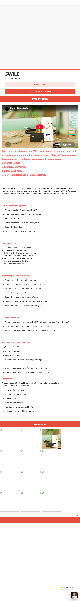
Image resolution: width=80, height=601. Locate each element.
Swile (35, 188)
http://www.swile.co (14, 79)
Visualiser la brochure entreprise (40, 91)
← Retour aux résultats (72, 516)
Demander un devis (40, 84)
